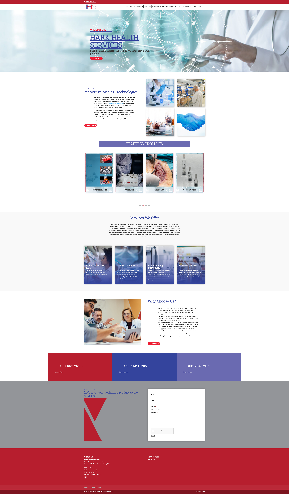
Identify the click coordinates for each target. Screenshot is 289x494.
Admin (199, 6)
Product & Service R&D (95, 266)
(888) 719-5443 (91, 2)
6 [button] (146, 205)
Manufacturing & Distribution (156, 266)
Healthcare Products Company (92, 487)
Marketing (171, 6)
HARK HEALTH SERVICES (114, 38)
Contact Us (155, 344)
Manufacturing (155, 6)
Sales (179, 6)
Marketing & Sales (188, 265)
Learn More (97, 58)
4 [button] (143, 205)
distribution (120, 103)
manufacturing (112, 103)
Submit (153, 435)
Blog (195, 6)
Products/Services (186, 6)
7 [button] (148, 205)
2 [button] (140, 205)
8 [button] (149, 205)
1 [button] (139, 205)
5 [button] (145, 205)
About (126, 6)
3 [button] (142, 205)
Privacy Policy (200, 491)
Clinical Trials (147, 6)
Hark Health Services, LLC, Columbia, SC (101, 491)
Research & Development (136, 6)
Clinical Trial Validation (128, 265)
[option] (99, 173)
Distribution (165, 6)
